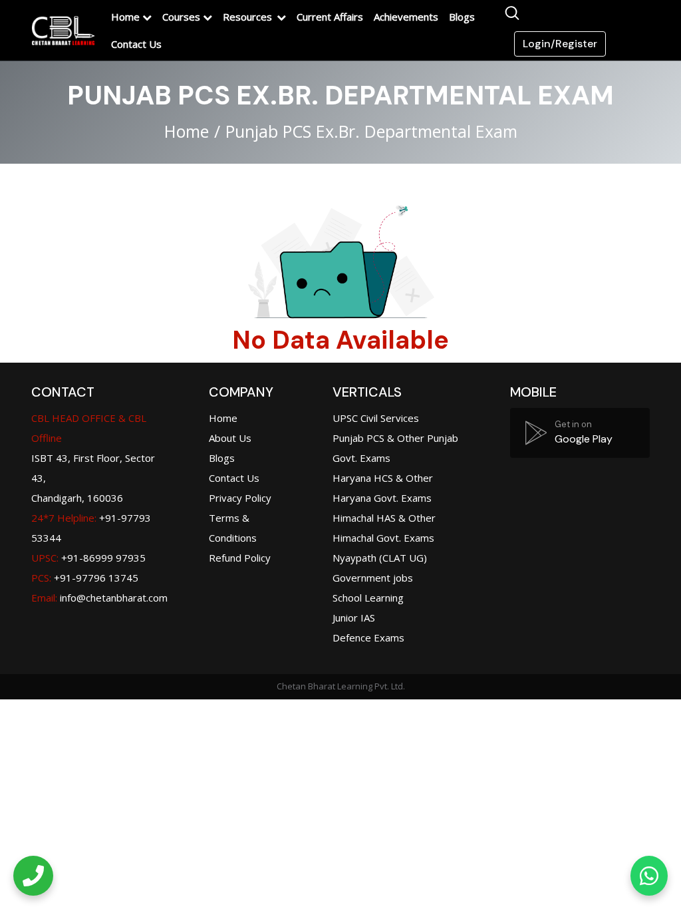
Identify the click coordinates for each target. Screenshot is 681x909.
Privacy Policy (240, 497)
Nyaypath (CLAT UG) (380, 557)
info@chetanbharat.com (114, 597)
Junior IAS (354, 617)
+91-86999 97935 (88, 557)
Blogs (462, 16)
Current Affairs (330, 16)
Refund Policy (240, 557)
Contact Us (136, 44)
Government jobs (373, 577)
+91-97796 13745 (84, 577)
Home (125, 16)
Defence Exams (368, 637)
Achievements (406, 16)
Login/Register (560, 44)
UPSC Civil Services (376, 418)
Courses (181, 16)
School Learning (368, 597)
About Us (230, 438)
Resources (249, 16)
